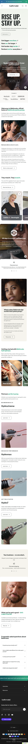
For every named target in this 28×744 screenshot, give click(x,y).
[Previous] (2, 1)
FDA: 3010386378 (12, 738)
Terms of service (18, 741)
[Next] (26, 1)
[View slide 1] (11, 271)
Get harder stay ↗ (10, 46)
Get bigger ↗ (9, 41)
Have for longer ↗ (9, 43)
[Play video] (11, 205)
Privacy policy (14, 741)
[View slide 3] (15, 271)
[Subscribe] (24, 709)
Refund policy (9, 741)
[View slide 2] (13, 271)
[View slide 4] (16, 271)
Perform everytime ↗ (11, 49)
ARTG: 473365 (19, 738)
